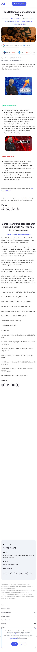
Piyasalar (3, 623)
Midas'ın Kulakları (6, 612)
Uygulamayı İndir (19, 3)
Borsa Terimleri (5, 620)
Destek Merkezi (5, 608)
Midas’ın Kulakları (16, 19)
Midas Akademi (5, 616)
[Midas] (3, 4)
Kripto (3, 627)
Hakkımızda (4, 605)
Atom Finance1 (26, 198)
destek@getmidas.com (10, 564)
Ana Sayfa (5, 19)
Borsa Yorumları (28, 19)
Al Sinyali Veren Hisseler (12, 21)
